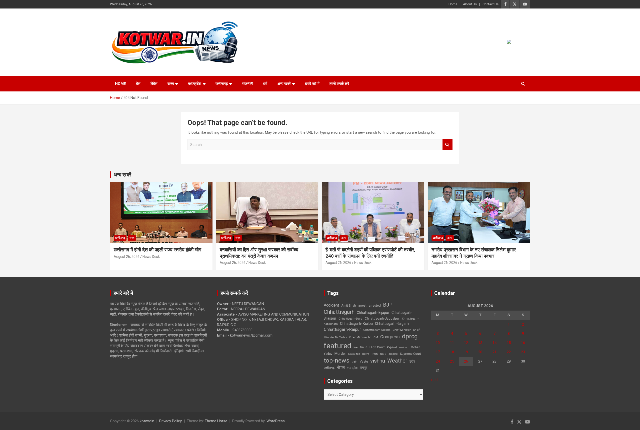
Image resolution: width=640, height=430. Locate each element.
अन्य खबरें (284, 83)
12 (466, 343)
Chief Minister (402, 330)
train (355, 361)
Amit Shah (348, 305)
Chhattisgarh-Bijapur (373, 313)
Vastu (364, 361)
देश (138, 83)
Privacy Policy (170, 421)
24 (438, 361)
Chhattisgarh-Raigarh (392, 324)
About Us (470, 4)
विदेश (154, 83)
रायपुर (363, 368)
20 (480, 352)
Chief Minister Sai (360, 337)
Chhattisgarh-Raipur (342, 329)
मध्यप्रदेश (194, 83)
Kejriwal (392, 347)
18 (452, 352)
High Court (377, 347)
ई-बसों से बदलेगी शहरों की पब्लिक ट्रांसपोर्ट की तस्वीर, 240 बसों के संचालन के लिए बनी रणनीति (370, 253)
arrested (375, 305)
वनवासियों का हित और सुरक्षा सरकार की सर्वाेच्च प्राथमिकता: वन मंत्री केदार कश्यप (259, 253)
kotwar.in (147, 421)
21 (494, 352)
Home (452, 4)
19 (466, 352)
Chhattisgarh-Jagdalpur (382, 318)
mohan (403, 347)
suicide (393, 354)
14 (494, 343)
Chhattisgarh (339, 312)
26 (466, 361)
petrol (366, 354)
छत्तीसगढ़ (329, 368)
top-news (337, 360)
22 (509, 352)
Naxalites (354, 354)
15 (509, 343)
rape (383, 354)
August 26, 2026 (127, 257)
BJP (387, 305)
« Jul (434, 380)
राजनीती (247, 83)
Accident (331, 305)
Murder (340, 353)
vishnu (377, 361)
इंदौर (412, 361)
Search (447, 144)
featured (337, 346)
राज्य (171, 83)
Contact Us (490, 4)
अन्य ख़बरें (122, 175)
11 (452, 343)
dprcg (410, 336)
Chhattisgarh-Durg (350, 318)
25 (452, 361)
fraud (363, 347)
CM (376, 337)
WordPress (275, 421)
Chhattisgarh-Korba (356, 323)
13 (480, 343)
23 (523, 352)
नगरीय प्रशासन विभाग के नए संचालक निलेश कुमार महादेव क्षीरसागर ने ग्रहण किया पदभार (474, 253)
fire (356, 347)
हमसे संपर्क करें (339, 83)
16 (523, 343)
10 (438, 343)
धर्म (265, 83)
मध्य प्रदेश (352, 368)
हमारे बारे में (312, 83)
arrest (362, 305)
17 (438, 352)
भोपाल (341, 367)
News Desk (151, 257)
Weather (397, 361)
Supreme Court (410, 354)
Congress (390, 336)
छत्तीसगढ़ (222, 83)
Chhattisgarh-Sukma (376, 330)
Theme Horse (216, 421)
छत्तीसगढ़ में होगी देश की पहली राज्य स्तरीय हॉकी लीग (157, 250)
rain (375, 354)
